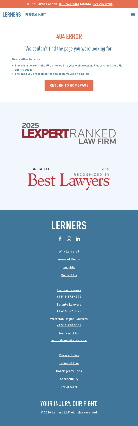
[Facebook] (60, 238)
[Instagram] (69, 238)
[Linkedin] (78, 238)
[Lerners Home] (69, 225)
